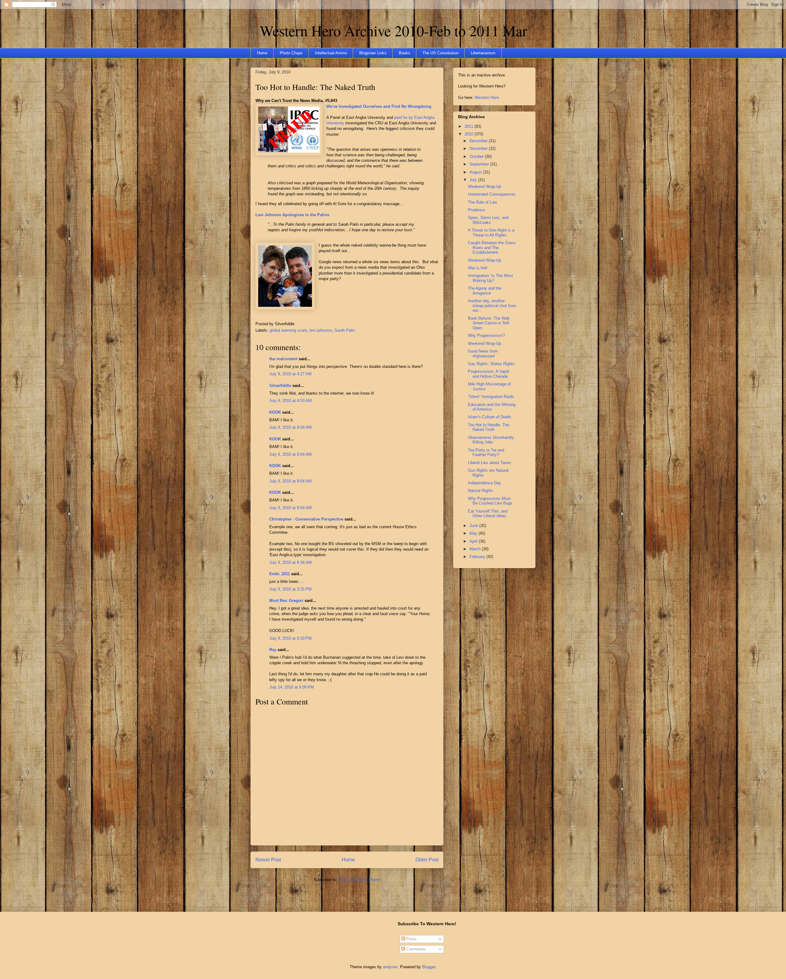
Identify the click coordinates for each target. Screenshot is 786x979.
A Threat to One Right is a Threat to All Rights (491, 232)
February (477, 556)
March (475, 549)
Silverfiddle (280, 385)
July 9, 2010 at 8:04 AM (290, 427)
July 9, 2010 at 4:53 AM (290, 400)
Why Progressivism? (486, 335)
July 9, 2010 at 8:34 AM (290, 562)
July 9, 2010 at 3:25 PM (290, 589)
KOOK (275, 412)
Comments (415, 949)
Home (262, 53)
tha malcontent (283, 359)
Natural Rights (480, 490)
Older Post (426, 859)
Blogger (428, 967)
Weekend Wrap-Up (484, 186)
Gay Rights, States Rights (491, 363)
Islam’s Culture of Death (489, 417)
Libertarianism (483, 53)
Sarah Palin (344, 330)
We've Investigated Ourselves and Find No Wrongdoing (378, 106)
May (473, 533)
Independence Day (484, 483)
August (476, 172)
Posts (411, 939)
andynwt (390, 967)
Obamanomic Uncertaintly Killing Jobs (491, 440)
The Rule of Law (482, 202)
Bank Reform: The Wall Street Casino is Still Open (488, 323)
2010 (469, 134)
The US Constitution (440, 53)
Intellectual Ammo (331, 53)
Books (404, 53)
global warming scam (288, 330)
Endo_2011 (279, 573)
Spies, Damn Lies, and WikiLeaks (488, 220)
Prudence (476, 210)
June (474, 525)
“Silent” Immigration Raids (491, 396)
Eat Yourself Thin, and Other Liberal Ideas (488, 513)
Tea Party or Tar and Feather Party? (486, 452)
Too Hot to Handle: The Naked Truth (315, 87)
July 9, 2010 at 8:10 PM (290, 638)
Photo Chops (291, 53)
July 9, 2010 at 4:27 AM (290, 374)
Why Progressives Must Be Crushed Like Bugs (490, 501)
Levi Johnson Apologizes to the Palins (292, 215)
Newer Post (268, 859)
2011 (469, 126)
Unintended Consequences (492, 194)
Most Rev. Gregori (286, 600)
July (473, 179)
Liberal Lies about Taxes (489, 462)
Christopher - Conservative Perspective (306, 519)
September (479, 164)
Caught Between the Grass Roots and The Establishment (492, 247)
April (474, 541)
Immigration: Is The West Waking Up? (490, 278)
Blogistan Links (373, 53)
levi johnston (320, 330)
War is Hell (477, 268)
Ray (272, 649)
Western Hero (487, 97)
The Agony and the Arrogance (484, 290)
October (477, 156)
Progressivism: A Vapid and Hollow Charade (488, 374)
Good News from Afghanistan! (483, 353)
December (479, 140)
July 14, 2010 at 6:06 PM (291, 687)
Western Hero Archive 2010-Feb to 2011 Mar (393, 30)
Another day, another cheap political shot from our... (492, 305)
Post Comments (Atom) (359, 879)
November (479, 148)
